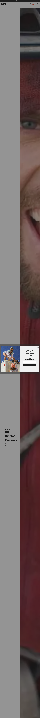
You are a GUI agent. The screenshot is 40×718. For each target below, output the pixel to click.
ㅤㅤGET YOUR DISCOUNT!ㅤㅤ (29, 365)
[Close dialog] (38, 347)
